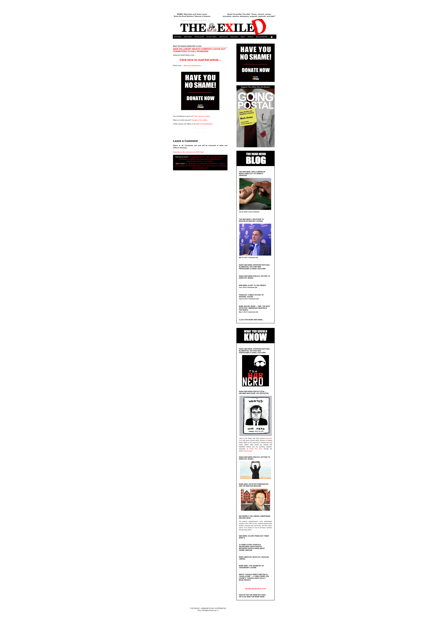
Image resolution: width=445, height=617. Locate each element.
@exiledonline (261, 37)
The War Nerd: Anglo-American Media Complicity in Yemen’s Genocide (252, 173)
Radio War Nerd (256, 449)
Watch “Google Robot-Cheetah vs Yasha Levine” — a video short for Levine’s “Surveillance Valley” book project (254, 577)
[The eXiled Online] (224, 35)
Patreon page (248, 451)
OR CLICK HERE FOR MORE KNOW (251, 597)
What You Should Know (182, 46)
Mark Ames (188, 37)
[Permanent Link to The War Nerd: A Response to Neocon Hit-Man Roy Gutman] (256, 239)
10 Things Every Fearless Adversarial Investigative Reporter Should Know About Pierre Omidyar (252, 547)
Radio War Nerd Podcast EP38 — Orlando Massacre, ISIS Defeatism (254, 392)
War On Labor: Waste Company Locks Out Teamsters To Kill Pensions (199, 50)
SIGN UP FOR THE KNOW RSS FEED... (253, 595)
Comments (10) (253, 312)
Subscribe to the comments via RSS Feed (188, 152)
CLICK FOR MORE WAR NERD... (251, 320)
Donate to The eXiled (199, 120)
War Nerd (177, 37)
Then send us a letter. (202, 116)
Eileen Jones (211, 37)
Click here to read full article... (200, 59)
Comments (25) (254, 299)
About (242, 37)
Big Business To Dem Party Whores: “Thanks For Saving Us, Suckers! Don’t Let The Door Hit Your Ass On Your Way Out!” (200, 166)
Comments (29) (252, 287)
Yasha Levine (199, 37)
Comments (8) (253, 257)
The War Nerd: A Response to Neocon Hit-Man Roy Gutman (251, 220)
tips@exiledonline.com (255, 588)
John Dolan (223, 37)
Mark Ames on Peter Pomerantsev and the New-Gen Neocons (254, 485)
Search (250, 37)
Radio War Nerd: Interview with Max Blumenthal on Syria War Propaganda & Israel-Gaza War (254, 267)
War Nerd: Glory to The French (252, 285)
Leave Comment (253, 212)
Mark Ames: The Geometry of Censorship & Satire (251, 567)
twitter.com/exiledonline (204, 124)
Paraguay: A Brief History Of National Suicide (251, 296)
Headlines (234, 37)
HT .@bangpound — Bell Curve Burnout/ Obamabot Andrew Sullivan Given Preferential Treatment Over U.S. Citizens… (202, 159)
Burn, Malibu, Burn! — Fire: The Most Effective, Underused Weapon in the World (254, 308)
